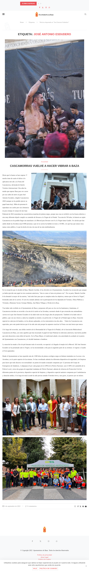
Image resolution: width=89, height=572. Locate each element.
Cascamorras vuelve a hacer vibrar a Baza (44, 165)
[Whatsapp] (49, 7)
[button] (38, 3)
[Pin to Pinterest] (83, 506)
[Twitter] (42, 8)
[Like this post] (75, 506)
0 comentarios (32, 506)
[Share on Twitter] (80, 506)
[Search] (85, 14)
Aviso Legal (44, 557)
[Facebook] (39, 7)
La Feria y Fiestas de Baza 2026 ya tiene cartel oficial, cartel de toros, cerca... (51, 3)
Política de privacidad (44, 555)
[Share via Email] (86, 506)
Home (22, 22)
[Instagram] (46, 7)
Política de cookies (44, 559)
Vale (35, 568)
